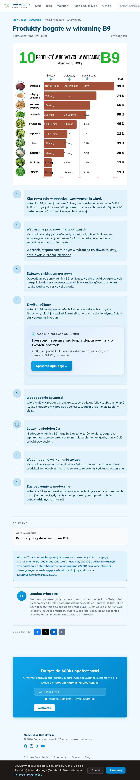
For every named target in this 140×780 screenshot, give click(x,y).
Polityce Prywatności (28, 774)
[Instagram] (31, 746)
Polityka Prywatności (36, 757)
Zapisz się (44, 707)
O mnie (106, 5)
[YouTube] (43, 746)
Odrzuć (96, 770)
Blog (49, 5)
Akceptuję (116, 770)
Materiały (63, 5)
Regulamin (65, 698)
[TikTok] (37, 746)
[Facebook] (25, 746)
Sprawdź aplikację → (52, 366)
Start (38, 5)
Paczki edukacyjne (85, 5)
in (53, 632)
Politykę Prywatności (83, 698)
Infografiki (35, 19)
